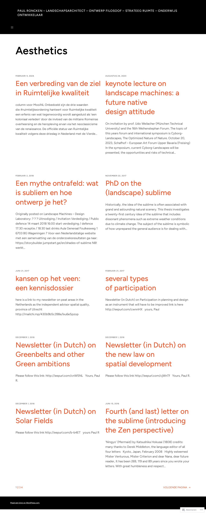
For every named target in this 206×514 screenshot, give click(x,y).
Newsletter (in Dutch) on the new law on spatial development (145, 354)
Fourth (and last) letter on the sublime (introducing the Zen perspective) (147, 420)
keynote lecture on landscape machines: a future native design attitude (142, 97)
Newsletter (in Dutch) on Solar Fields (56, 416)
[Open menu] (12, 27)
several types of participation (130, 283)
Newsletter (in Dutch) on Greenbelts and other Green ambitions (56, 354)
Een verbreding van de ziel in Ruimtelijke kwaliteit (58, 88)
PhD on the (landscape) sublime (138, 188)
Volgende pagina (176, 487)
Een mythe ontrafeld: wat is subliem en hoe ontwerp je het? (57, 192)
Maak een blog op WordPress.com (25, 503)
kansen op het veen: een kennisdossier (48, 283)
